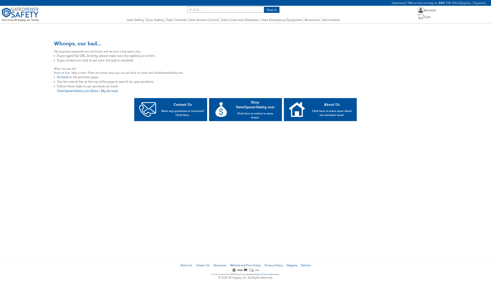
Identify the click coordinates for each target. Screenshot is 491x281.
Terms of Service (269, 274)
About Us (186, 265)
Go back (62, 77)
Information (331, 20)
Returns (306, 265)
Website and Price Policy (245, 265)
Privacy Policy (274, 265)
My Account (109, 91)
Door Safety (155, 20)
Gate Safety (135, 20)
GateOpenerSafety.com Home (77, 91)
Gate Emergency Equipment (281, 20)
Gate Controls (176, 20)
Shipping (292, 265)
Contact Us (203, 265)
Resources (312, 20)
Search (272, 10)
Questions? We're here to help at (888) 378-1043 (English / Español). (439, 3)
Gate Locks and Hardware (240, 20)
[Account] (420, 10)
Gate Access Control (204, 20)
